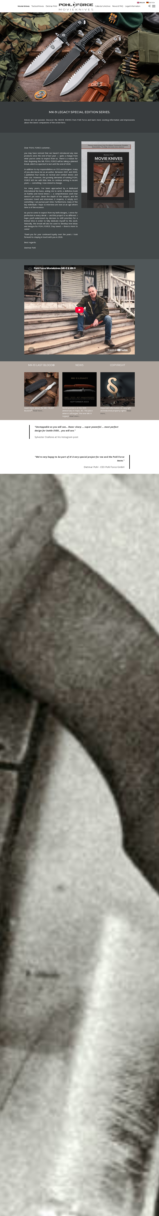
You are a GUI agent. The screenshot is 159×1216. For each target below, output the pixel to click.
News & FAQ (117, 6)
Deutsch (152, 2)
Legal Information (132, 6)
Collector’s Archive (102, 6)
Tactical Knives (37, 6)
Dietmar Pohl (51, 6)
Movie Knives (23, 6)
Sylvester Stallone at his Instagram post (56, 437)
